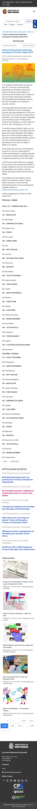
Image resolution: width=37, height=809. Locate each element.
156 (4, 768)
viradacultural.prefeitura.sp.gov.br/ (15, 190)
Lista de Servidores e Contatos (12, 772)
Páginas (12, 24)
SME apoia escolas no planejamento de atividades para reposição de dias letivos (18, 533)
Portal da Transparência (26, 2)
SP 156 (4, 4)
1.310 (24, 721)
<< (8, 721)
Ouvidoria (17, 2)
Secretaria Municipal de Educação (14, 32)
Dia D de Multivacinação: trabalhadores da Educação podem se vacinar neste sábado (18, 493)
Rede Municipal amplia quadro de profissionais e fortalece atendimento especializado (17, 479)
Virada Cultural (15, 461)
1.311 (31, 721)
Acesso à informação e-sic (8, 2)
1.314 (20, 726)
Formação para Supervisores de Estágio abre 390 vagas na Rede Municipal (18, 508)
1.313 (12, 726)
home (5, 461)
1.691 (32, 726)
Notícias (20, 24)
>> (3, 731)
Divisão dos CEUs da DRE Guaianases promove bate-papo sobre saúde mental (18, 548)
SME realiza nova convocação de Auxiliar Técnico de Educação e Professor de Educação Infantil (15, 520)
